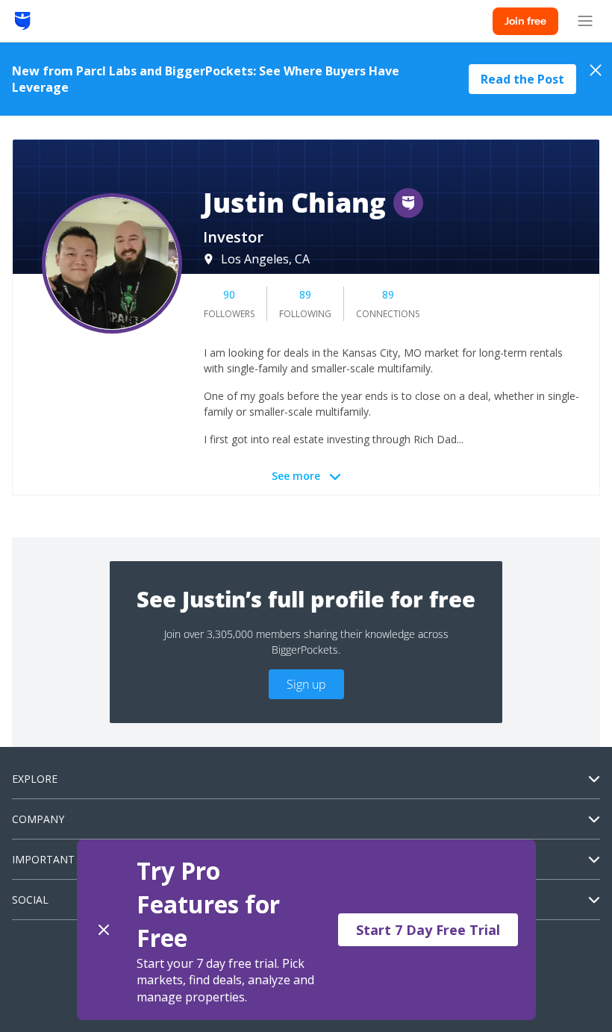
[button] (306, 929)
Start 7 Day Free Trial (428, 930)
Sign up (306, 684)
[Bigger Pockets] (23, 21)
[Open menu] (585, 21)
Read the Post (522, 79)
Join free (525, 21)
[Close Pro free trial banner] (104, 929)
